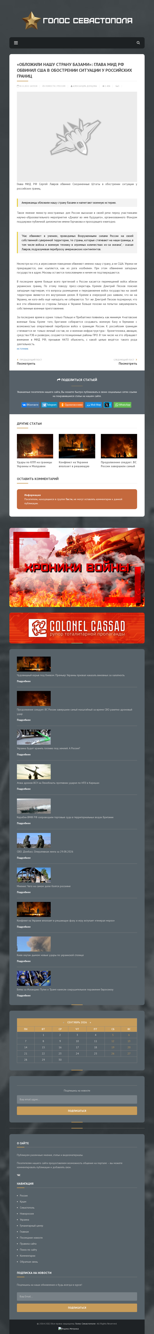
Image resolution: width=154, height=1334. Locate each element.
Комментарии (27, 1255)
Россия (61, 86)
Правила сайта (28, 1243)
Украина (24, 1219)
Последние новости (31, 1237)
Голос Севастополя (85, 1323)
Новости (50, 86)
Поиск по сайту (28, 1249)
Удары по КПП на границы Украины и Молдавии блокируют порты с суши (34, 466)
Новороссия (27, 1213)
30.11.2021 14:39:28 (28, 86)
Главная (24, 1231)
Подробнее (24, 681)
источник (22, 348)
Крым (23, 1201)
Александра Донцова (84, 86)
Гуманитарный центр (31, 1225)
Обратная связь (29, 1261)
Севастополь (27, 1207)
